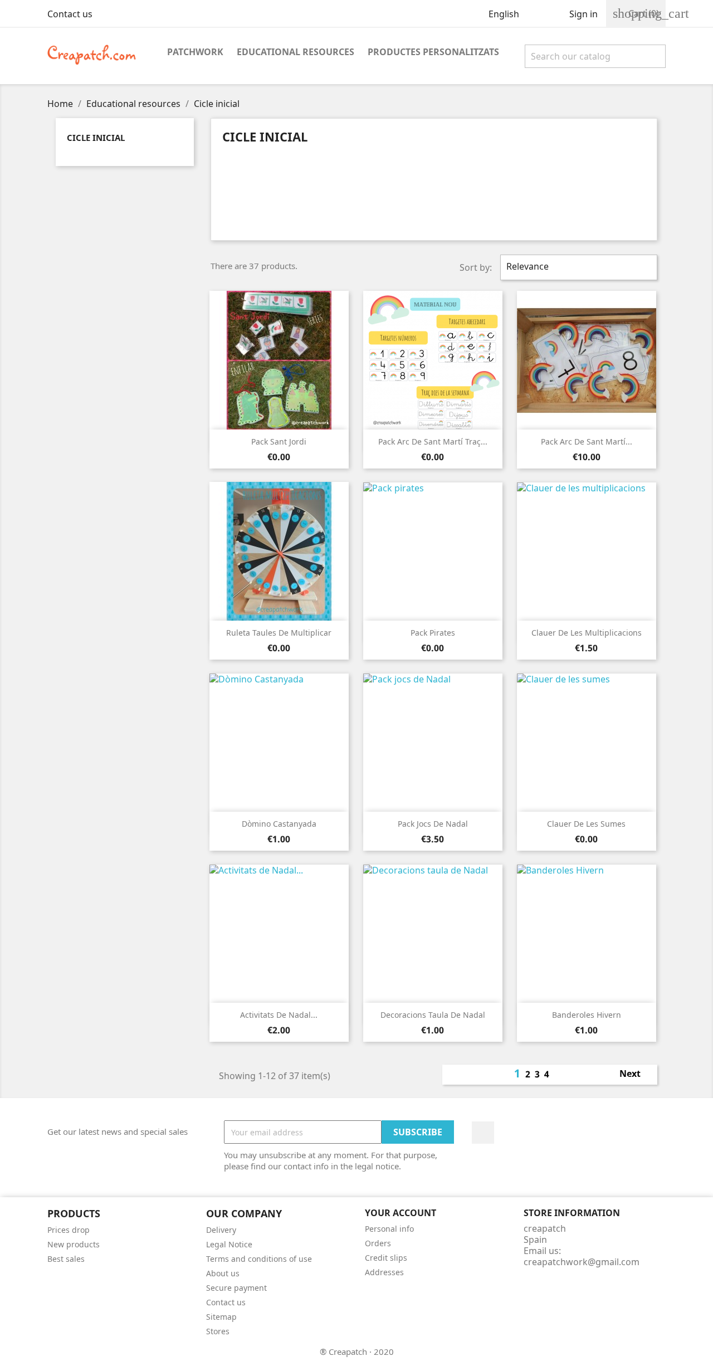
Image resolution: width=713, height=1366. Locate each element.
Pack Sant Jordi (278, 441)
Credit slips (386, 1257)
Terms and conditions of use (259, 1258)
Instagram (483, 1132)
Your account (400, 1213)
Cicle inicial (96, 137)
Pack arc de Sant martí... (586, 441)
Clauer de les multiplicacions (586, 632)
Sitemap (221, 1316)
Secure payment (236, 1287)
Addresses (384, 1272)
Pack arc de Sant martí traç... (432, 441)
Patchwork (195, 52)
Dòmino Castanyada (279, 823)
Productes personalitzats (433, 52)
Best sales (66, 1258)
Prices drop (68, 1229)
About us (223, 1273)
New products (73, 1244)
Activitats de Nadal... (279, 1014)
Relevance (577, 267)
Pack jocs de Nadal (433, 823)
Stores (217, 1331)
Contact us (69, 14)
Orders (378, 1243)
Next (636, 1074)
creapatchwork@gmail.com (581, 1262)
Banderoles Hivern (586, 1014)
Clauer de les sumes (586, 823)
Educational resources (295, 52)
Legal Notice (229, 1244)
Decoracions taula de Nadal (432, 1014)
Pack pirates (433, 632)
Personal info (389, 1228)
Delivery (221, 1229)
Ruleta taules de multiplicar (278, 632)
